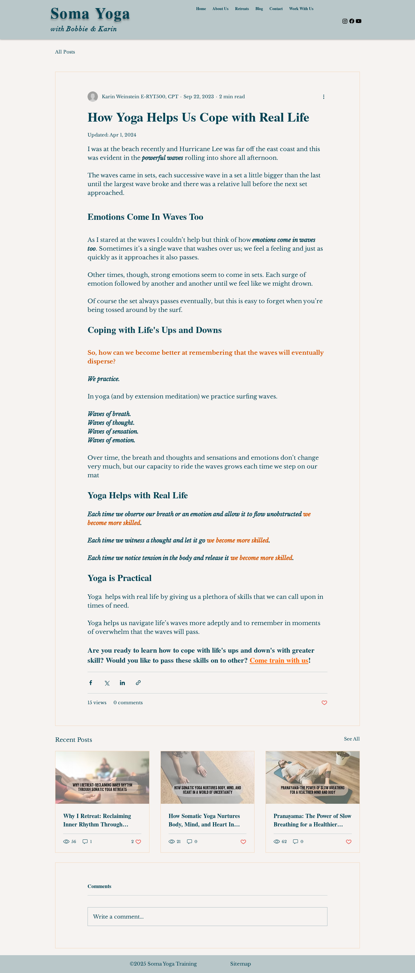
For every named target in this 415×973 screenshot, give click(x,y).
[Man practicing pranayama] (313, 777)
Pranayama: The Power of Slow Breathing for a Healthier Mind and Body (312, 820)
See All (352, 739)
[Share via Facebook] (91, 683)
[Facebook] (352, 21)
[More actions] (323, 97)
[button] (301, 9)
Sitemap (240, 964)
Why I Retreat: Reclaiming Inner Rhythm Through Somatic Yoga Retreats (97, 820)
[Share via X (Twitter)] (106, 683)
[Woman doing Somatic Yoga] (208, 777)
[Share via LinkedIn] (122, 683)
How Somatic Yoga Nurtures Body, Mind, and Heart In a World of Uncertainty (204, 820)
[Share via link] (138, 683)
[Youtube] (358, 21)
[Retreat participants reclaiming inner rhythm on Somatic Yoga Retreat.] (102, 777)
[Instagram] (345, 21)
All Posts (65, 52)
